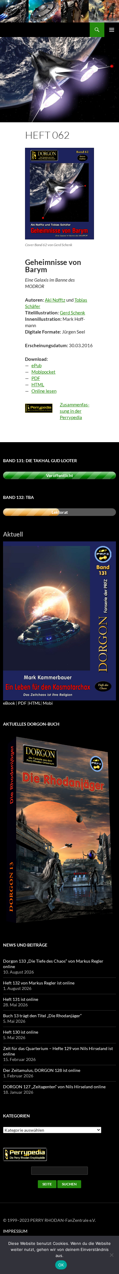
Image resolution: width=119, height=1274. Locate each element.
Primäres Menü (111, 29)
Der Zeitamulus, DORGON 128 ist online (41, 1070)
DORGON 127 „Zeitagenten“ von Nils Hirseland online (54, 1086)
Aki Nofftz (55, 300)
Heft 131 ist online (20, 999)
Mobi (48, 703)
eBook (9, 703)
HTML (37, 384)
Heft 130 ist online (20, 1032)
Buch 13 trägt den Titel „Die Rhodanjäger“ (42, 1015)
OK (61, 1264)
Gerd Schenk (72, 312)
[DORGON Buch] (59, 830)
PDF (35, 378)
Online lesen (43, 391)
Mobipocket (43, 371)
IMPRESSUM (15, 1231)
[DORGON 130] (59, 620)
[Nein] (111, 1255)
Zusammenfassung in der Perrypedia (74, 411)
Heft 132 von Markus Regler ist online (38, 982)
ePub (36, 365)
